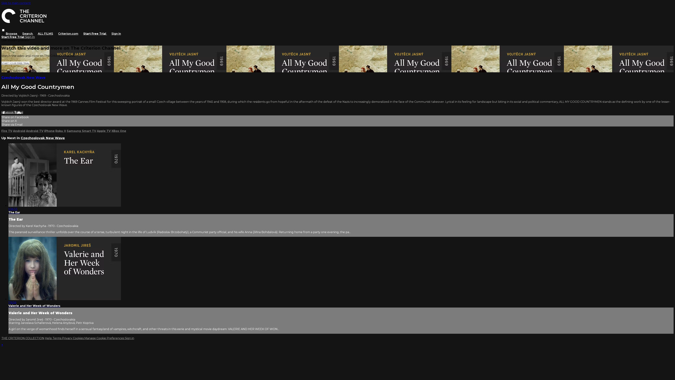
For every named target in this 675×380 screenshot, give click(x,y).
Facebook (8, 112)
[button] (3, 30)
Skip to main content (16, 3)
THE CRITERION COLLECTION (22, 338)
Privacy (67, 338)
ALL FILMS (45, 33)
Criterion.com (68, 33)
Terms (57, 338)
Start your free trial (15, 63)
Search (27, 33)
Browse (12, 33)
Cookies (78, 338)
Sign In (30, 37)
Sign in (116, 33)
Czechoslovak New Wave (23, 77)
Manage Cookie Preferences (104, 338)
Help (49, 338)
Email (20, 112)
